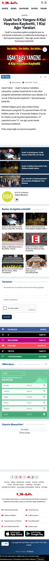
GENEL (14, 9)
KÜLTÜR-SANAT (18, 485)
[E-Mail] (17, 200)
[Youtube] (29, 477)
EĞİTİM (41, 482)
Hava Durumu (33, 510)
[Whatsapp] (37, 477)
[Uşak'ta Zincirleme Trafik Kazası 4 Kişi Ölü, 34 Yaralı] (13, 219)
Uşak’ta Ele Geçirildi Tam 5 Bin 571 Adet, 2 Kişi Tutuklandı (12, 271)
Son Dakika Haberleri (11, 526)
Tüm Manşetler (33, 521)
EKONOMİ (23, 9)
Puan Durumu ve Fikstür (13, 521)
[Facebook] (12, 477)
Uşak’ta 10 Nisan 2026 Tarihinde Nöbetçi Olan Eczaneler (35, 249)
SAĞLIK (34, 9)
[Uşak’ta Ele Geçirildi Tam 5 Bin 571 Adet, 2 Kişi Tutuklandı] (13, 261)
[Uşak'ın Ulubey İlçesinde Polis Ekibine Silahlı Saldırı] (36, 219)
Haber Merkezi (16, 82)
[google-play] (35, 534)
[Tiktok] (33, 477)
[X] (16, 477)
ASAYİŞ (5, 9)
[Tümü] (46, 364)
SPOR (10, 485)
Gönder (7, 317)
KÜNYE (37, 487)
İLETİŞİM (44, 487)
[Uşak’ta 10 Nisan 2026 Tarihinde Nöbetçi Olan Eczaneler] (36, 239)
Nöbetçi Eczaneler (11, 510)
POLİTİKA (37, 485)
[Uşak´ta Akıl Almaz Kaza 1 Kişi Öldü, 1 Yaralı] (13, 239)
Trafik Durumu (33, 515)
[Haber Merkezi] (7, 196)
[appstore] (14, 534)
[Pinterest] (20, 477)
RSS (6, 544)
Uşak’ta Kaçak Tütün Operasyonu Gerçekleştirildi (34, 271)
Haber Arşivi (32, 526)
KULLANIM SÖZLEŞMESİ (25, 487)
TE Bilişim (30, 551)
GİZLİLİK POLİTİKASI (9, 487)
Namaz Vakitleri (10, 515)
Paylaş (7, 77)
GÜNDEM (29, 485)
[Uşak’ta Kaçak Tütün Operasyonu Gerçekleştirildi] (36, 261)
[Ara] (42, 3)
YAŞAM (43, 9)
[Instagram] (24, 477)
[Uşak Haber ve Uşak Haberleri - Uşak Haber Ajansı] (10, 2)
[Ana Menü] (45, 3)
